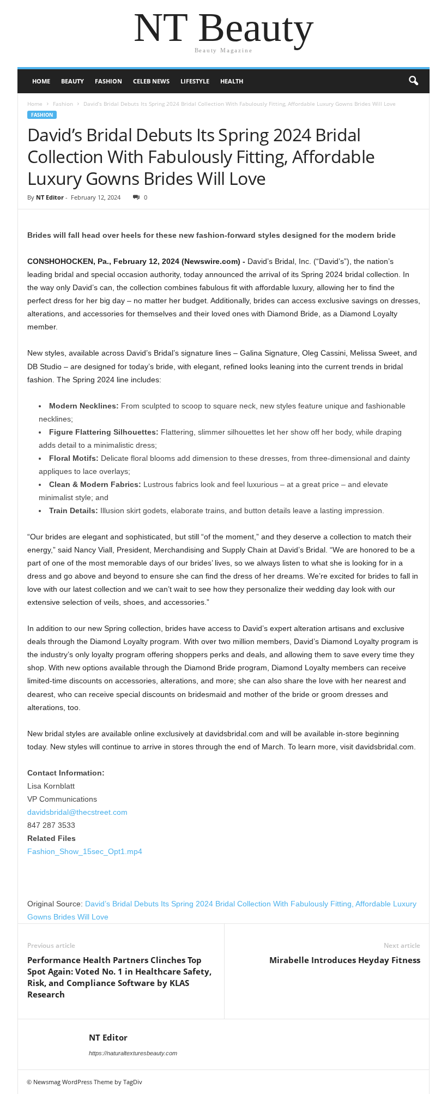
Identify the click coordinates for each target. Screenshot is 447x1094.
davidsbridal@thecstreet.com (77, 812)
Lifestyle (194, 81)
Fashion (108, 81)
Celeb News (151, 81)
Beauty (72, 81)
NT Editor (50, 197)
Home (41, 81)
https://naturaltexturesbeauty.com (133, 1053)
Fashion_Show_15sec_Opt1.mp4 (84, 851)
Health (231, 81)
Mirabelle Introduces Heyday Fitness (344, 959)
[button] (413, 81)
